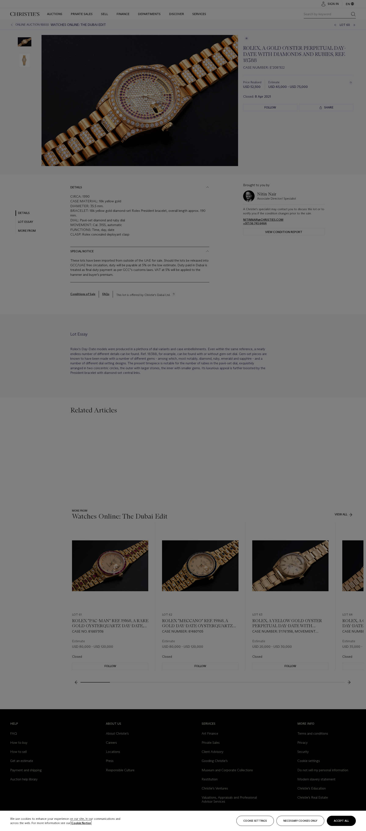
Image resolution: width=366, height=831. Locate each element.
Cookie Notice (81, 823)
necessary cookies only (300, 820)
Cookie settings (255, 820)
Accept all (341, 820)
